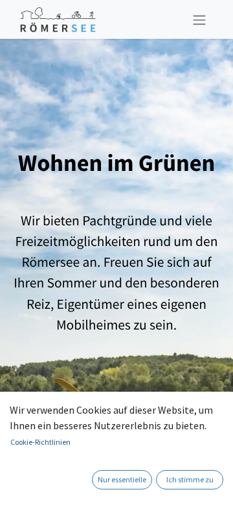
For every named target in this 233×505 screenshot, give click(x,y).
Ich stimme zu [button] (190, 479)
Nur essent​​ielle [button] (122, 479)
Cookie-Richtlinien (40, 442)
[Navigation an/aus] (199, 19)
